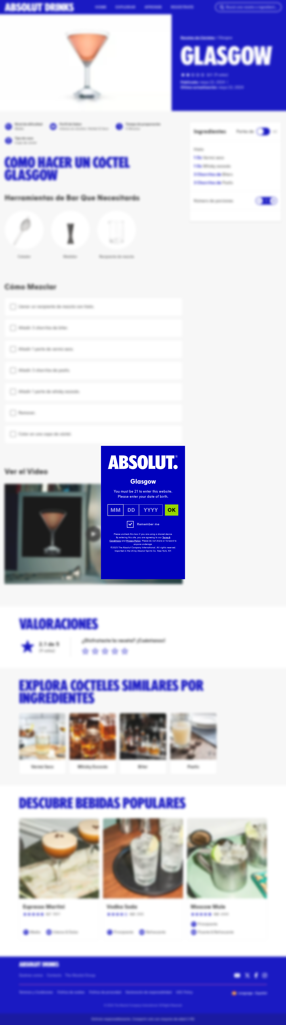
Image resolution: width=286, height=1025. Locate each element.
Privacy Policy (133, 541)
